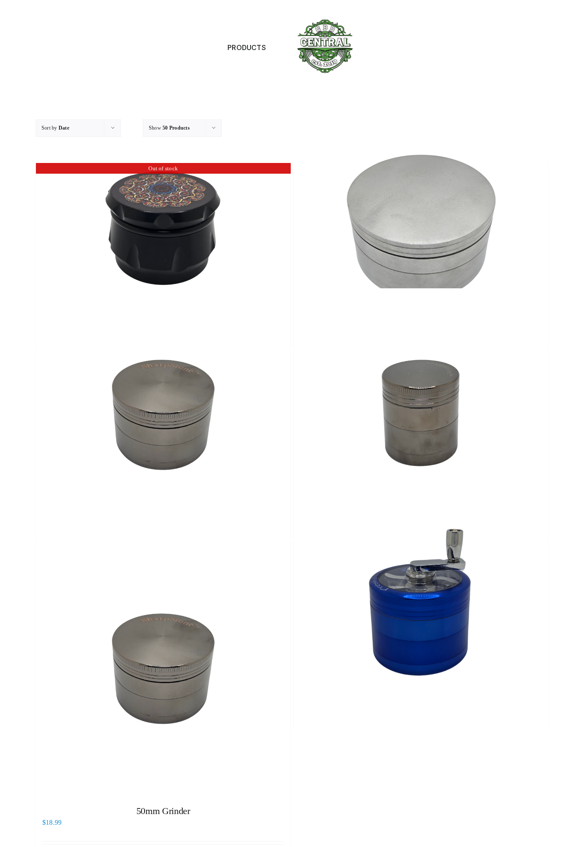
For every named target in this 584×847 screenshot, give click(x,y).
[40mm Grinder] (421, 415)
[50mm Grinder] (163, 669)
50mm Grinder (163, 811)
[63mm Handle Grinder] (421, 605)
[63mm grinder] (163, 415)
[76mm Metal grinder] (421, 226)
